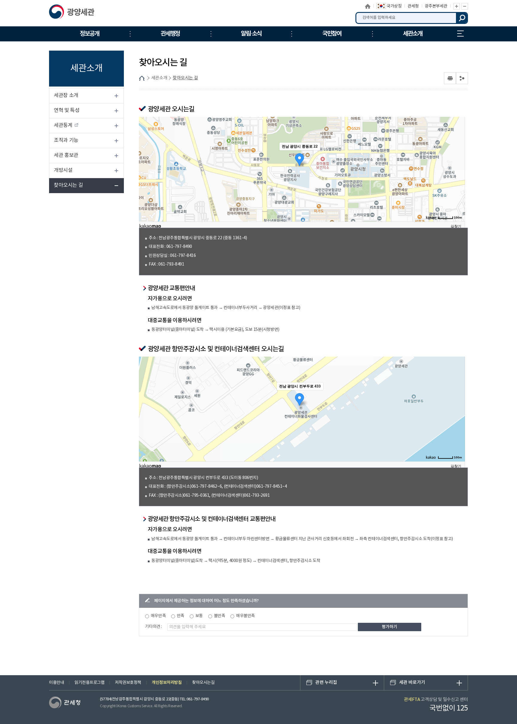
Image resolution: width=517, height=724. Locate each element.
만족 (180, 616)
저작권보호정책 (128, 682)
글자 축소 (464, 6)
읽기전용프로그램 (89, 682)
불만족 (219, 616)
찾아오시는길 (203, 682)
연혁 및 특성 (67, 110)
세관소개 (159, 78)
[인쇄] (450, 78)
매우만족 (158, 616)
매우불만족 (245, 616)
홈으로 (368, 6)
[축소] (457, 167)
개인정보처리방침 (167, 682)
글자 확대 (456, 6)
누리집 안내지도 (460, 33)
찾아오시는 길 (68, 185)
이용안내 (56, 682)
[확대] (457, 157)
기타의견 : (153, 626)
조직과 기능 (66, 140)
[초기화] (457, 178)
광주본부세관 (436, 6)
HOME (142, 78)
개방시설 (63, 170)
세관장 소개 (66, 96)
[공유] (462, 78)
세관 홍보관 (66, 155)
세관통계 (63, 125)
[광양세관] (79, 13)
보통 (199, 616)
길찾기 (456, 226)
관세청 (413, 6)
